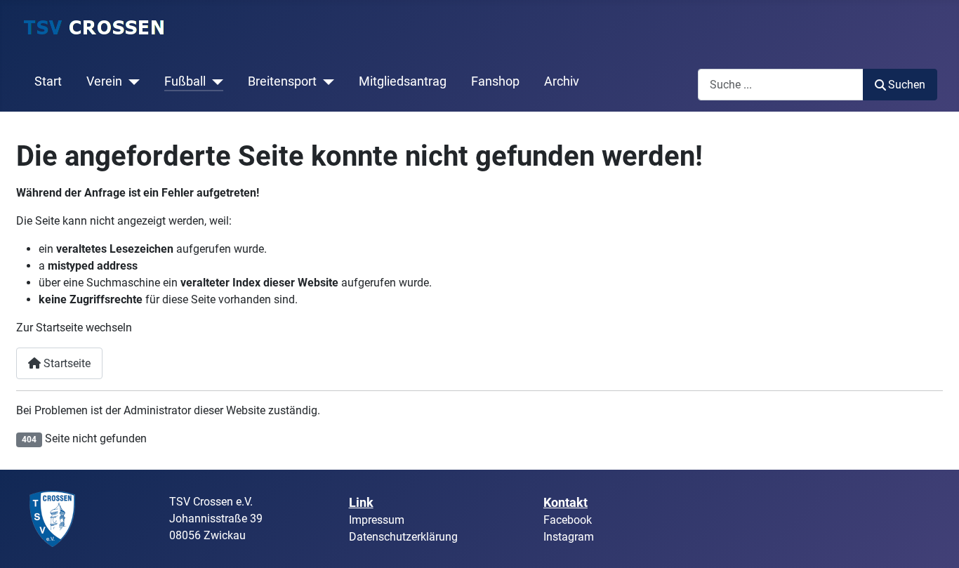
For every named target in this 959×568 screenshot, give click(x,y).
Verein (104, 81)
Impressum (376, 520)
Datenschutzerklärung (403, 536)
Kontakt (565, 502)
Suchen (906, 84)
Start (48, 81)
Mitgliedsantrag (403, 81)
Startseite (66, 363)
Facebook (567, 520)
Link (361, 502)
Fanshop (495, 81)
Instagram (568, 536)
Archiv (561, 81)
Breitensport (282, 81)
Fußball (185, 81)
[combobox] (781, 84)
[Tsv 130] (53, 518)
